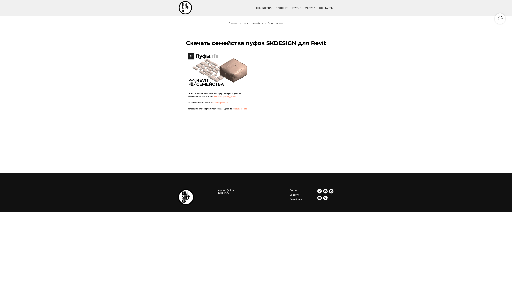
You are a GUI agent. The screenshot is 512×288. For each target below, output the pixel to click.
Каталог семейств (253, 23)
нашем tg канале (220, 102)
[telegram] (319, 193)
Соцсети (294, 195)
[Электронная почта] (319, 199)
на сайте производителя (225, 96)
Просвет (282, 8)
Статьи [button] (296, 8)
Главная (233, 23)
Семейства (264, 8)
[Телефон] (325, 199)
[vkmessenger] (331, 193)
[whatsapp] (325, 193)
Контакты (326, 8)
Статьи (293, 190)
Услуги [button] (310, 8)
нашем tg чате (240, 109)
